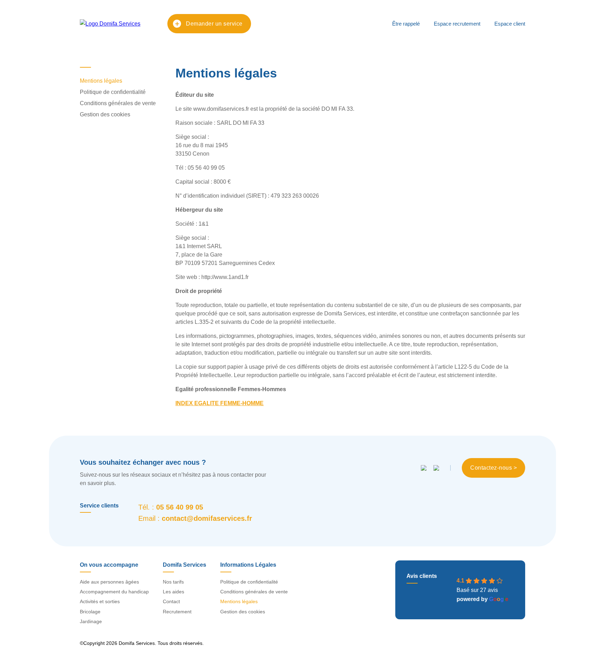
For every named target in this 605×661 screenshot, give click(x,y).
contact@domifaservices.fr (207, 518)
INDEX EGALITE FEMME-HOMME (219, 403)
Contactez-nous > (493, 468)
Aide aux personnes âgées (109, 582)
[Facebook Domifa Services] (423, 468)
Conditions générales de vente (118, 103)
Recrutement (177, 611)
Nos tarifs (173, 582)
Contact (171, 601)
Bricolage (90, 611)
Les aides (173, 591)
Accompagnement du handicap (114, 591)
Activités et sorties (100, 601)
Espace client (509, 24)
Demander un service (214, 24)
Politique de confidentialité (113, 92)
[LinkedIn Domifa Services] (436, 468)
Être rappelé (406, 24)
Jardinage (91, 621)
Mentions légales (101, 81)
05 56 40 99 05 (179, 507)
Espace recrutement (457, 24)
